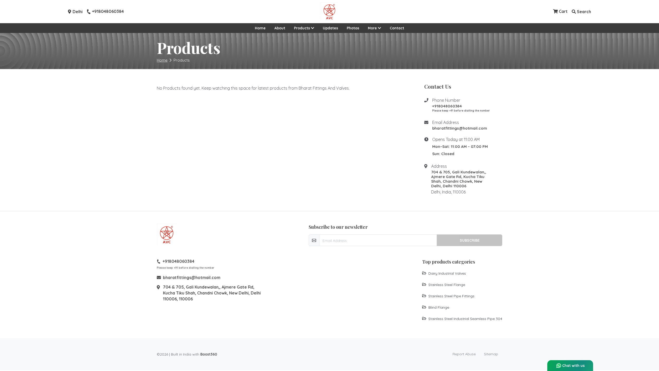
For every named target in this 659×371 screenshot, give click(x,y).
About (279, 28)
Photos (353, 28)
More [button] (373, 28)
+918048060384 (108, 12)
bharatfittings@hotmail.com (459, 128)
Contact (397, 28)
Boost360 (208, 354)
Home (260, 28)
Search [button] (583, 12)
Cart (563, 11)
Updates (330, 28)
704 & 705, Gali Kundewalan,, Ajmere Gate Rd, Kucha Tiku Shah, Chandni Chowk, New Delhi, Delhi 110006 (458, 179)
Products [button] (302, 28)
